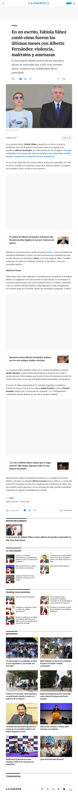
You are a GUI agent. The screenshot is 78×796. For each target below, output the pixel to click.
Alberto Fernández (12, 502)
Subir (70, 790)
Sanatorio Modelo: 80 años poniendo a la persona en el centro (25, 578)
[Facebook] (53, 789)
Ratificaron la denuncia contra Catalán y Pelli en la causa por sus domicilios (20, 761)
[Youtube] (64, 789)
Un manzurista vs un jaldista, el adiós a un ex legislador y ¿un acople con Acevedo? (21, 663)
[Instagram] (42, 789)
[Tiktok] (58, 789)
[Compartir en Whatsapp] (25, 79)
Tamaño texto (14, 510)
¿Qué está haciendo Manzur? (60, 566)
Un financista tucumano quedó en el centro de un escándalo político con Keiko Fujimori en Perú (21, 729)
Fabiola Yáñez (25, 502)
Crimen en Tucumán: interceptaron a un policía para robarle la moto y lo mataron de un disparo (21, 696)
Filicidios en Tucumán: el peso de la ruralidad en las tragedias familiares (60, 609)
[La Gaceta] (39, 3)
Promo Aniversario (69, 3)
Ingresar (74, 3)
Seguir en (65, 138)
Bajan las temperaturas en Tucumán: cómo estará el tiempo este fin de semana (55, 696)
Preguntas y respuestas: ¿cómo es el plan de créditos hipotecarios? (26, 609)
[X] (48, 789)
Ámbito (49, 252)
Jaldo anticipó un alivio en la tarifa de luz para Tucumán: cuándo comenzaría (55, 663)
